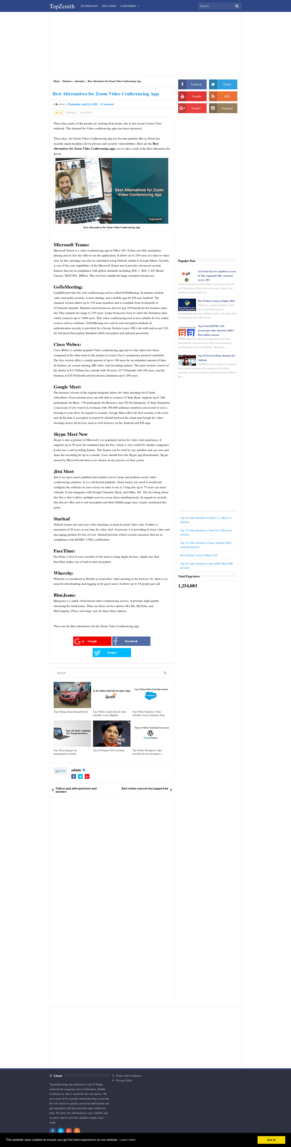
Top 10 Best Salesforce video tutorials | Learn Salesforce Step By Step (148, 715)
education (80, 81)
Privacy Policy (124, 1080)
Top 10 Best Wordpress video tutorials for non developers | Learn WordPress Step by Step (148, 754)
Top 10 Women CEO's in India (108, 750)
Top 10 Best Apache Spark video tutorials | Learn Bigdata (109, 713)
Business (67, 81)
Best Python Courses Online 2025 (216, 301)
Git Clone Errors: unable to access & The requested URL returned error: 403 (217, 275)
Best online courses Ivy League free (145, 788)
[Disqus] (112, 850)
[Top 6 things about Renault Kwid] (72, 695)
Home (57, 81)
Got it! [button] (271, 1139)
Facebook (131, 641)
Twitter (112, 652)
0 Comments (107, 104)
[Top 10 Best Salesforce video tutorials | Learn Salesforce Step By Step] (151, 695)
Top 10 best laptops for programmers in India (65, 752)
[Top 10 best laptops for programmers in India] (72, 734)
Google (92, 641)
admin (76, 769)
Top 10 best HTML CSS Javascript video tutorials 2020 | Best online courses (216, 330)
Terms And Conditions (128, 1075)
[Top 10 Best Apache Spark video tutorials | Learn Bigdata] (111, 695)
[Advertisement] (145, 43)
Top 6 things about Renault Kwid (71, 711)
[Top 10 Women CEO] (111, 734)
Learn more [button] (128, 1139)
